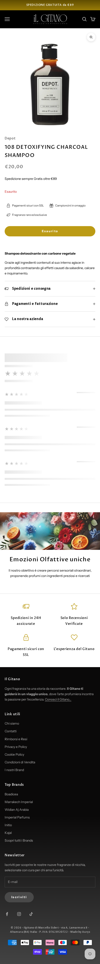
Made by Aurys (80, 932)
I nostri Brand (14, 770)
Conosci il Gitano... (58, 699)
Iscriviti (19, 897)
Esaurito (50, 231)
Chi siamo (12, 723)
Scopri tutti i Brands (19, 840)
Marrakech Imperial (19, 802)
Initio (8, 825)
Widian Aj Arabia (17, 809)
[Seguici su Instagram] (19, 914)
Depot (10, 138)
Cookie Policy (14, 754)
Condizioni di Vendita (20, 762)
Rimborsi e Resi (16, 739)
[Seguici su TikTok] (31, 914)
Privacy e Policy (16, 747)
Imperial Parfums (17, 817)
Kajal (8, 833)
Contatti (11, 731)
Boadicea (11, 794)
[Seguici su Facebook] (7, 914)
